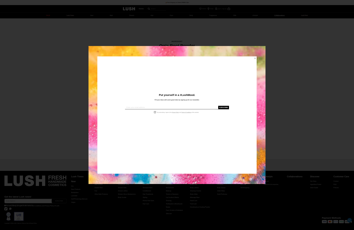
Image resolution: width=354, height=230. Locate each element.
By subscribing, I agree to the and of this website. (178, 112)
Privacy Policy (175, 112)
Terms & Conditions (186, 112)
